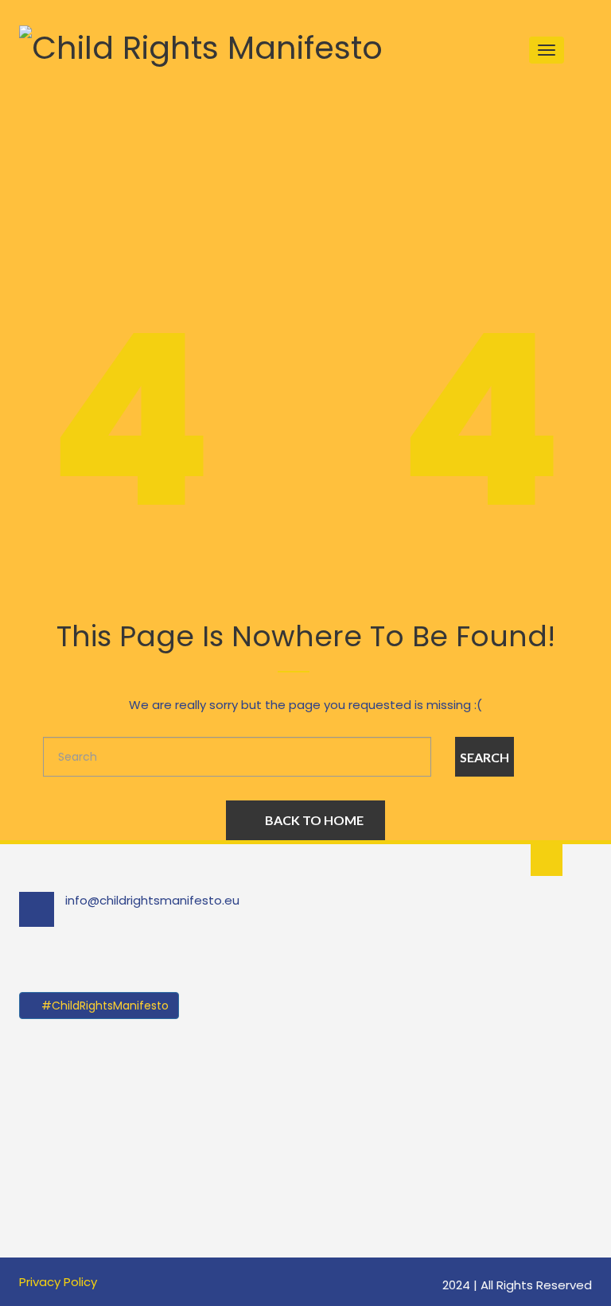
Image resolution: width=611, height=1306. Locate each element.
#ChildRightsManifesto (103, 1005)
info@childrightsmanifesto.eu (152, 900)
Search (484, 757)
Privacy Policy (58, 1281)
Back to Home (314, 819)
